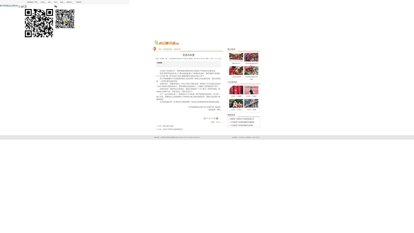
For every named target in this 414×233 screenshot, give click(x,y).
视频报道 (231, 115)
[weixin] (65, 6)
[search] (19, 6)
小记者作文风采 (167, 49)
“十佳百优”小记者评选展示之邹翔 (241, 125)
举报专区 (78, 2)
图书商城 (3, 5)
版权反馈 (10, 5)
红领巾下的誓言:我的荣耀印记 (173, 129)
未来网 (162, 58)
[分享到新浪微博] (210, 118)
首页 (159, 49)
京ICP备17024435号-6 (194, 137)
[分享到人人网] (215, 118)
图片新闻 (231, 49)
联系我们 (235, 137)
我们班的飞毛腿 (168, 126)
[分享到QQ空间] (207, 118)
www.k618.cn (218, 58)
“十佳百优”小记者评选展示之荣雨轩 (242, 122)
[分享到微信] (217, 118)
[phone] (39, 6)
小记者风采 (232, 82)
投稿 (15, 5)
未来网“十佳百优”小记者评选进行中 (242, 119)
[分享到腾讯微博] (212, 118)
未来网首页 (30, 2)
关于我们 (241, 137)
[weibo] (22, 6)
